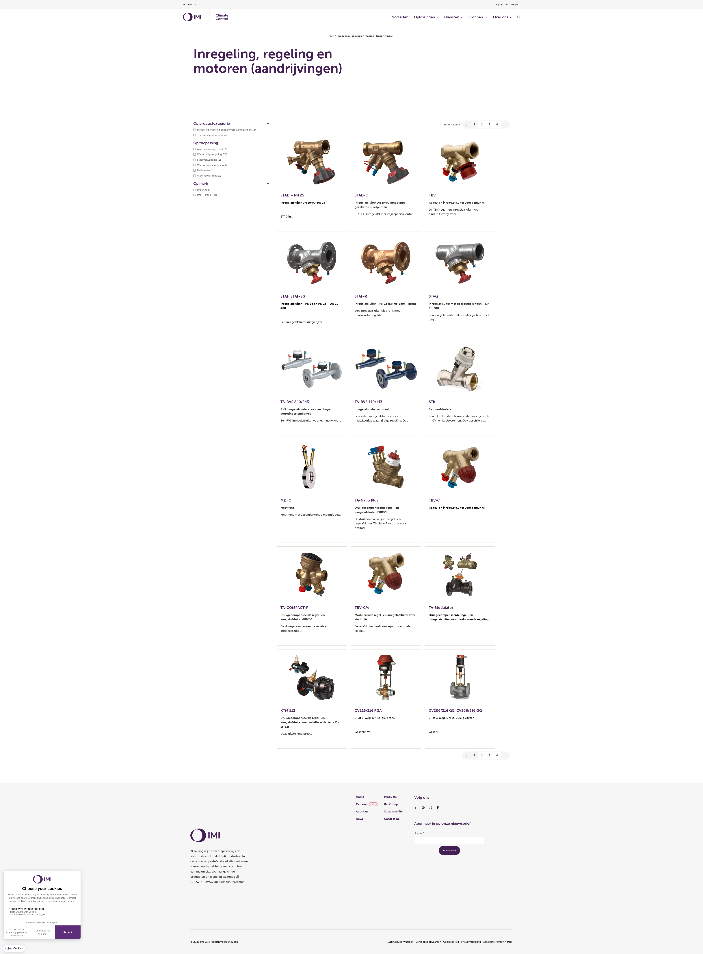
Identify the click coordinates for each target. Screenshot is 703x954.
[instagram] (430, 807)
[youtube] (423, 807)
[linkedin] (415, 807)
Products (390, 797)
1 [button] (474, 124)
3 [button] (489, 124)
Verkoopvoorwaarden (428, 941)
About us (362, 811)
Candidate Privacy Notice (498, 941)
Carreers (361, 804)
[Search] (518, 17)
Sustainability (393, 811)
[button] (466, 124)
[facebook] (437, 807)
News (359, 819)
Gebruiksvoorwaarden (400, 941)
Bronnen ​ (476, 17)
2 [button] (482, 124)
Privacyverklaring (471, 941)
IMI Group (391, 804)
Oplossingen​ (424, 17)
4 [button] (497, 124)
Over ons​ (500, 17)
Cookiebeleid (451, 941)
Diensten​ (451, 17)
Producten (399, 17)
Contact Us (391, 819)
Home (330, 36)
